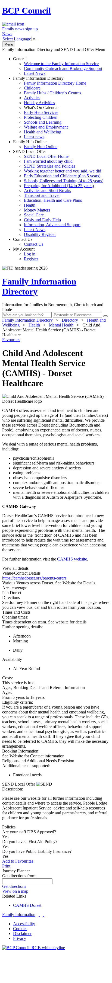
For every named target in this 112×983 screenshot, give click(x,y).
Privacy (19, 938)
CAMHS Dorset (27, 905)
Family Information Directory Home (55, 83)
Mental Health (61, 325)
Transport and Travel (42, 195)
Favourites (11, 339)
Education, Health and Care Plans (53, 200)
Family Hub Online (35, 144)
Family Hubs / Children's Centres (52, 93)
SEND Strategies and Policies (49, 166)
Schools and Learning (42, 122)
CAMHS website (72, 559)
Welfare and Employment (46, 127)
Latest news (34, 137)
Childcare (32, 88)
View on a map (15, 891)
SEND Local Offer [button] (19, 784)
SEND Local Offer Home (46, 156)
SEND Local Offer (58, 193)
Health (29, 205)
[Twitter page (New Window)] (39, 914)
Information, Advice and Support (52, 224)
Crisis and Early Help (42, 219)
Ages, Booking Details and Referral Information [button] (43, 687)
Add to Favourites (17, 861)
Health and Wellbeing (42, 132)
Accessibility (24, 923)
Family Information (18, 914)
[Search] (105, 316)
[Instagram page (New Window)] (43, 914)
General (57, 66)
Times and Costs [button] (16, 612)
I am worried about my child (48, 161)
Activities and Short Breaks (47, 190)
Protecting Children (40, 117)
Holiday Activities (39, 102)
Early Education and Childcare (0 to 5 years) (62, 176)
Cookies (20, 928)
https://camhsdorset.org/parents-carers (34, 578)
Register (31, 259)
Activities (32, 97)
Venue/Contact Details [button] (21, 573)
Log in (29, 254)
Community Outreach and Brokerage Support (63, 68)
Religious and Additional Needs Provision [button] (38, 760)
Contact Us (28, 241)
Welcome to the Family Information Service (61, 63)
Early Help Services (41, 112)
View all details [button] (15, 568)
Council (26, 10)
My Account (25, 254)
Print (6, 866)
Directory (70, 320)
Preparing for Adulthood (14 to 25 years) (59, 185)
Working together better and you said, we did (62, 171)
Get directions (14, 886)
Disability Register (40, 234)
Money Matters (37, 210)
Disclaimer (22, 933)
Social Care (34, 215)
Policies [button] (8, 827)
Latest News (34, 73)
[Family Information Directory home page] (33, 947)
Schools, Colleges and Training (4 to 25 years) (63, 180)
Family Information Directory (49, 107)
